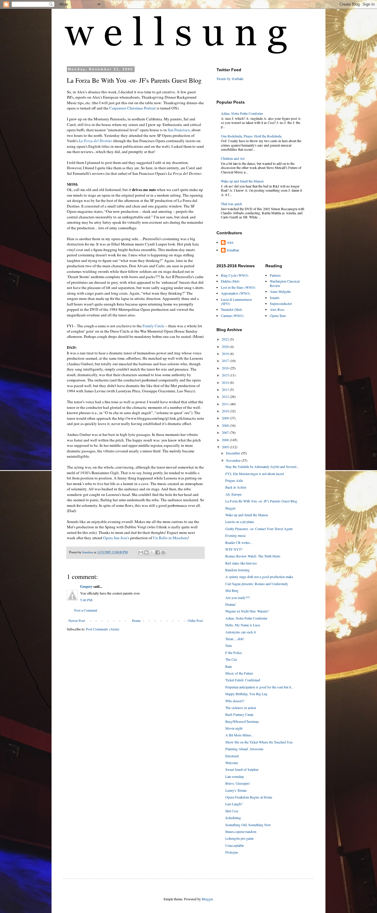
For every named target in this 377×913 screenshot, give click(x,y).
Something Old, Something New (248, 824)
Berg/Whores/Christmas (242, 721)
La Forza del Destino (95, 140)
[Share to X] (152, 552)
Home (136, 620)
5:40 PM (86, 599)
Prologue (231, 852)
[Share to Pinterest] (163, 552)
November (234, 460)
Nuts (228, 645)
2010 (226, 411)
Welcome (231, 762)
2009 (226, 418)
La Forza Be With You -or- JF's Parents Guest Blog (261, 501)
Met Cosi (231, 811)
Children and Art (232, 158)
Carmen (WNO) (232, 315)
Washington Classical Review (285, 283)
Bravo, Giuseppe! (237, 783)
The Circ (231, 659)
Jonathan (233, 250)
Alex (230, 242)
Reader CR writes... (239, 542)
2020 (226, 346)
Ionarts (275, 297)
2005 (226, 446)
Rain (228, 666)
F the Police (233, 652)
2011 (226, 403)
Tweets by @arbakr (230, 78)
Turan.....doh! (234, 638)
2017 (226, 360)
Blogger (207, 899)
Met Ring (232, 590)
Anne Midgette (280, 291)
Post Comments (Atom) (102, 629)
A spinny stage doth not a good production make (259, 576)
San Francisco (179, 129)
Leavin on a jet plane (239, 521)
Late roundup (234, 776)
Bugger (230, 508)
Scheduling (233, 817)
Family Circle (153, 325)
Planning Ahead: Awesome (244, 748)
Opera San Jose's (116, 537)
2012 (226, 396)
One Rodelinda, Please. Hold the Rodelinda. (251, 136)
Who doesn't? (234, 700)
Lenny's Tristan (236, 790)
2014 (226, 382)
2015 (226, 375)
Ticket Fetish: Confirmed (242, 680)
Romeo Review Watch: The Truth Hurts (252, 556)
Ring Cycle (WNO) (234, 275)
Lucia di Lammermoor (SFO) (236, 301)
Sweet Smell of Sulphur (242, 769)
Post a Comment (85, 610)
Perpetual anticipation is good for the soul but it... (259, 687)
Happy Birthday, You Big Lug (246, 693)
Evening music (235, 535)
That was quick (231, 203)
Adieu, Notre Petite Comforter (242, 113)
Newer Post (76, 620)
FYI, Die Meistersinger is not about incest (254, 473)
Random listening (237, 569)
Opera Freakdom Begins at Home (248, 797)
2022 (226, 339)
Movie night (233, 728)
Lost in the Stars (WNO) (238, 287)
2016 (226, 368)
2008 (226, 425)
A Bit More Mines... (239, 735)
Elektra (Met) (230, 281)
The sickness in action (240, 707)
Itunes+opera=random (240, 831)
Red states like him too (241, 563)
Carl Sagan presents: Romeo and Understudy (256, 583)
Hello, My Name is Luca (242, 624)
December (233, 453)
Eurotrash (232, 755)
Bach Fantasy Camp (239, 714)
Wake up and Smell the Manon (242, 181)
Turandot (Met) (231, 309)
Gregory (86, 586)
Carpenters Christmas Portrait (132, 108)
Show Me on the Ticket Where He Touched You (258, 742)
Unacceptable (234, 845)
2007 (226, 432)
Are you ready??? (237, 597)
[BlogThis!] (146, 552)
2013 (226, 389)
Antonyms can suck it (240, 632)
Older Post (195, 620)
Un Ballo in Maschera (170, 537)
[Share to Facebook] (158, 552)
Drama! (230, 604)
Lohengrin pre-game (239, 838)
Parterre (275, 275)
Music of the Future (239, 673)
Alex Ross (277, 309)
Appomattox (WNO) (235, 293)
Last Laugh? (233, 803)
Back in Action (235, 487)
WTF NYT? (233, 549)
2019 (226, 353)
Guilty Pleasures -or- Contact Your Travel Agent (258, 528)
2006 (226, 439)
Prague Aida (234, 480)
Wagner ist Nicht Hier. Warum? (247, 611)
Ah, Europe (233, 494)
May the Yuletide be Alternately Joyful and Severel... (262, 466)
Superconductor (281, 303)
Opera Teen (278, 315)
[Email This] (141, 552)
